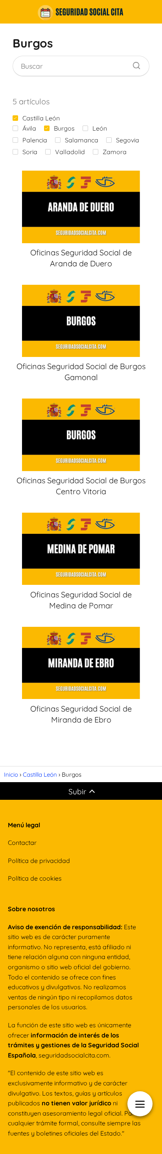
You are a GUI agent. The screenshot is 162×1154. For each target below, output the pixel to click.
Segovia (127, 140)
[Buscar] (134, 63)
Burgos (64, 128)
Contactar (22, 842)
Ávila (29, 128)
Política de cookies (35, 878)
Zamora (115, 152)
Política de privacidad (39, 861)
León (99, 128)
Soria (29, 152)
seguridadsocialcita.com (74, 1055)
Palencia (34, 140)
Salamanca (81, 140)
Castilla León (41, 118)
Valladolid (70, 152)
